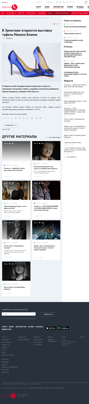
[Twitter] (60, 2)
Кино (47, 7)
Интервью (5, 339)
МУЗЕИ (67, 61)
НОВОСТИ (57, 24)
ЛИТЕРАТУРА (68, 31)
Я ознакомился (8, 318)
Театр (38, 7)
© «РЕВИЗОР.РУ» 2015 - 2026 (22, 395)
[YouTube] (67, 2)
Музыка (80, 7)
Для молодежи (24, 339)
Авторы (4, 364)
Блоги (4, 352)
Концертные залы (66, 343)
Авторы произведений (10, 367)
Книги (82, 337)
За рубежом (38, 345)
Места (63, 337)
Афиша (50, 13)
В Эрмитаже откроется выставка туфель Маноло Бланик (31, 18)
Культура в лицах (8, 355)
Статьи (72, 24)
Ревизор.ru (9, 38)
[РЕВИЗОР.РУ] (9, 7)
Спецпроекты (31, 13)
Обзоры (4, 347)
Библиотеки (64, 345)
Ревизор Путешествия (79, 13)
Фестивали (38, 342)
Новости (21, 13)
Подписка (49, 2)
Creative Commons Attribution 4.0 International (47, 388)
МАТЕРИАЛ (15, 165)
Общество (6, 329)
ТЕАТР (67, 24)
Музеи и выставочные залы (68, 341)
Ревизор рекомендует (62, 13)
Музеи (70, 7)
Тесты (4, 350)
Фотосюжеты (6, 342)
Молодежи (41, 13)
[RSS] (64, 2)
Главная (4, 18)
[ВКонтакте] (56, 2)
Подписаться (48, 314)
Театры (63, 339)
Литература (58, 7)
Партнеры (5, 370)
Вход (86, 4)
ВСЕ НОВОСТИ (71, 157)
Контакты (5, 372)
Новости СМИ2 (6, 129)
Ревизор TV (6, 345)
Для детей (22, 337)
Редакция (5, 362)
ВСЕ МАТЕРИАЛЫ (54, 137)
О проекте (39, 2)
